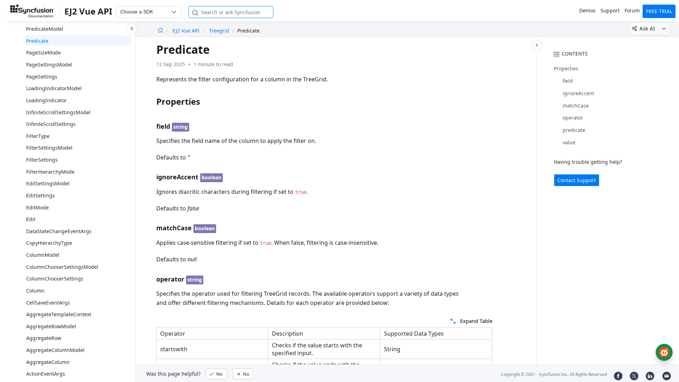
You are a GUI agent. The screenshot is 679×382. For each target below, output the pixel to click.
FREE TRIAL (659, 11)
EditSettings (40, 195)
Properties (566, 68)
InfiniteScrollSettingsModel (58, 112)
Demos (587, 10)
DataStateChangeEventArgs (59, 231)
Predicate (37, 40)
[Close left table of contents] (132, 28)
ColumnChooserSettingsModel (62, 267)
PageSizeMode (43, 52)
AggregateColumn (48, 362)
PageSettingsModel (49, 64)
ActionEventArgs (45, 373)
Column (35, 290)
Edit (30, 219)
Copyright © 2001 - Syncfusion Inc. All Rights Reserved (554, 374)
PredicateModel (44, 28)
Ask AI (647, 28)
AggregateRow (43, 338)
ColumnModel (42, 254)
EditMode (37, 207)
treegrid (219, 30)
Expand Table (476, 320)
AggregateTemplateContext (58, 314)
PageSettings (41, 76)
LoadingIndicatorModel (54, 88)
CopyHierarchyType (49, 242)
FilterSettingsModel (49, 147)
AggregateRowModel (51, 326)
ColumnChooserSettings (54, 278)
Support (610, 10)
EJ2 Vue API (187, 30)
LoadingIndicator (46, 100)
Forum (632, 10)
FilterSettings (42, 159)
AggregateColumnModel (55, 350)
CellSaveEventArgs (48, 302)
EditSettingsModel (48, 183)
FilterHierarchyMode (50, 171)
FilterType (38, 136)
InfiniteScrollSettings (51, 124)
